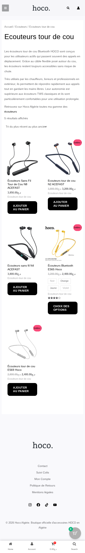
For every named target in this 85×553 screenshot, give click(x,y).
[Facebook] (38, 505)
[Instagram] (30, 505)
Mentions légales (42, 492)
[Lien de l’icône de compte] (78, 8)
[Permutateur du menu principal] (5, 8)
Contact (42, 466)
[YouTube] (55, 505)
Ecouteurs (21, 26)
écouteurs (11, 111)
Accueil (8, 26)
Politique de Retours (42, 485)
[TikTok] (46, 505)
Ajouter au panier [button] (21, 207)
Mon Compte (42, 479)
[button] (68, 8)
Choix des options (61, 308)
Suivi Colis (42, 472)
